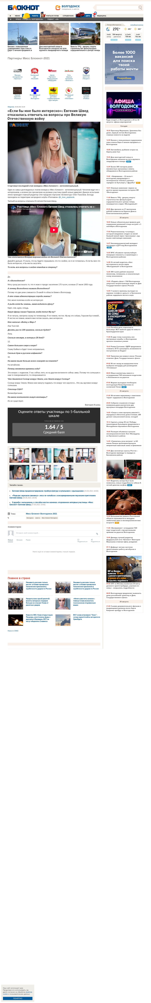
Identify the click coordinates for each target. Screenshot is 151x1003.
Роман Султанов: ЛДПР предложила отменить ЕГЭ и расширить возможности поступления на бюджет (123, 349)
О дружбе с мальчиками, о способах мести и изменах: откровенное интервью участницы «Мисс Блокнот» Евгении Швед (51, 503)
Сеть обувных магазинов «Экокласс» (69, 77)
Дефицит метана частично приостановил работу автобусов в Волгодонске (121, 549)
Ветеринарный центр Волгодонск (35, 96)
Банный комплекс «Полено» (17, 96)
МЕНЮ (17, 16)
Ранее (28, 540)
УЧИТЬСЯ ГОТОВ (52, 16)
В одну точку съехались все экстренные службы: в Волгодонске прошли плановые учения (121, 339)
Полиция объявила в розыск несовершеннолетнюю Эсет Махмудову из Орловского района (123, 434)
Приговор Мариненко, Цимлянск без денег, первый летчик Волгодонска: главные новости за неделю (123, 133)
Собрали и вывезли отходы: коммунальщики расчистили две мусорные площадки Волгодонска (120, 405)
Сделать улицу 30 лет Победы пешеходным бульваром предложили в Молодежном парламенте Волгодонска (123, 424)
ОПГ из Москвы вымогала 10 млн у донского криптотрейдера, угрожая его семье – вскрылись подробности (123, 586)
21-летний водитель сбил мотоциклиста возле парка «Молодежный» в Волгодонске (119, 264)
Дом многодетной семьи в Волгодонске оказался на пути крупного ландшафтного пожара (123, 159)
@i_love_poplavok (66, 197)
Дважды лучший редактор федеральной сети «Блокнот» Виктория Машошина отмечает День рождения (123, 540)
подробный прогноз (136, 25)
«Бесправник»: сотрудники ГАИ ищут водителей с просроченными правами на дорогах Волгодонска (121, 530)
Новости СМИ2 (13, 631)
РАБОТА (35, 16)
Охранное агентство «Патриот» (86, 77)
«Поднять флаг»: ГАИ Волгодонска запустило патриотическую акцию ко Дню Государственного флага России (123, 283)
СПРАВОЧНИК (68, 16)
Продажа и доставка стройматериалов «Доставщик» (53, 97)
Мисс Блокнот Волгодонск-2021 (41, 514)
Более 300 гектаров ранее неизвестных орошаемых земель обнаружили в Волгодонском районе (121, 169)
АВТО (88, 16)
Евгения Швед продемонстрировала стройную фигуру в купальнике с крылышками (48, 491)
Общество (11, 107)
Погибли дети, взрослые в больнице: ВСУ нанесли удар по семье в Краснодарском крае (123, 329)
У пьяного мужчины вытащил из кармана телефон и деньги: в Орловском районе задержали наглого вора (123, 293)
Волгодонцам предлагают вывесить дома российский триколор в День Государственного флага (123, 595)
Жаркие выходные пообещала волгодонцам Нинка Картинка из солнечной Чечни (121, 385)
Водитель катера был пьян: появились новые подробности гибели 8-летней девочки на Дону (123, 483)
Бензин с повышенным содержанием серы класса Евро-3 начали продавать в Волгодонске (124, 142)
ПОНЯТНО (17, 998)
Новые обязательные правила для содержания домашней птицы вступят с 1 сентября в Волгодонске (123, 224)
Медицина (101, 16)
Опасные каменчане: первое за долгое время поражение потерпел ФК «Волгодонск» (122, 190)
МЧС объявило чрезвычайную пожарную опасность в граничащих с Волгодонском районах (122, 255)
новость (37, 518)
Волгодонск (30, 518)
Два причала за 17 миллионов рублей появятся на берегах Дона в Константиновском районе (121, 211)
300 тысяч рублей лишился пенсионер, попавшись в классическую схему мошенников (122, 274)
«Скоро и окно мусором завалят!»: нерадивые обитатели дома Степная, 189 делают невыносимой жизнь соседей (123, 415)
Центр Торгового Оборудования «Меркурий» (52, 77)
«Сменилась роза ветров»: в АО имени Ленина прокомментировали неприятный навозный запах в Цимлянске (123, 443)
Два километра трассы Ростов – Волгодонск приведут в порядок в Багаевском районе (122, 453)
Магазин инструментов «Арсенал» (18, 77)
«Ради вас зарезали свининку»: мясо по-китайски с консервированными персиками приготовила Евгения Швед (53, 496)
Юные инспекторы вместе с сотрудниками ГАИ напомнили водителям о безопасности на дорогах (123, 375)
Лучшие (19, 540)
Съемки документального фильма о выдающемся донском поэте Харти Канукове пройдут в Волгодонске (123, 608)
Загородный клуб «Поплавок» (69, 96)
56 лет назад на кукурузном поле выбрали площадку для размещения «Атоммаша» (122, 366)
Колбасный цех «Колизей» (35, 77)
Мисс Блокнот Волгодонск (49, 518)
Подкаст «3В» (53, 19)
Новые (10, 540)
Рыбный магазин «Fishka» (86, 96)
